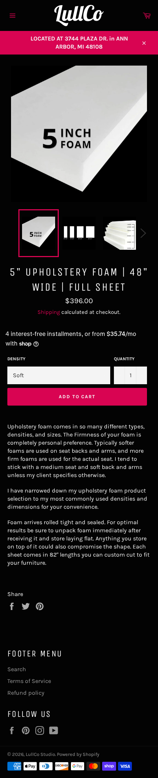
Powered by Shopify (78, 754)
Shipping (48, 312)
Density (16, 358)
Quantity (124, 358)
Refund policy (25, 692)
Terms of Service (29, 680)
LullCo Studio (40, 754)
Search (16, 669)
